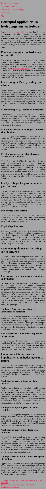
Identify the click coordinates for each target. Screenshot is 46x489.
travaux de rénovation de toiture (16, 32)
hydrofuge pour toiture (21, 69)
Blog (3, 16)
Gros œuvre (5, 13)
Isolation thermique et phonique (12, 9)
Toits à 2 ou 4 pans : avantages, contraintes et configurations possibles (17, 486)
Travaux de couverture (9, 3)
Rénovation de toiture (9, 6)
